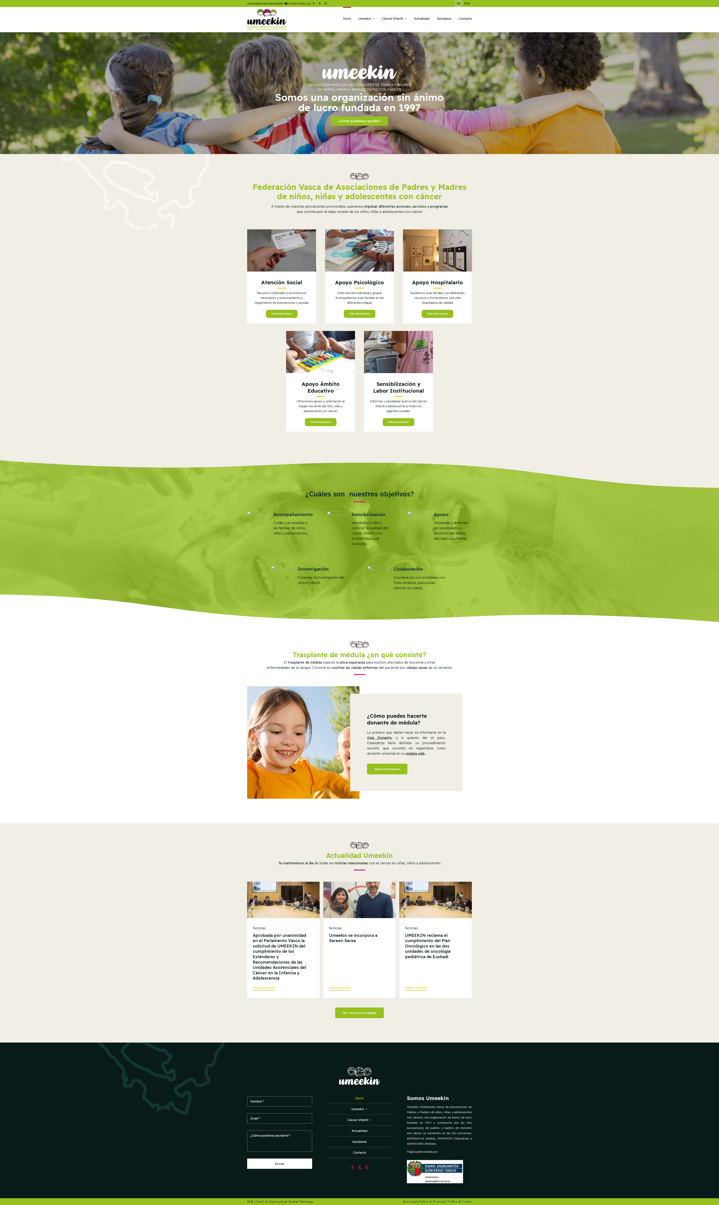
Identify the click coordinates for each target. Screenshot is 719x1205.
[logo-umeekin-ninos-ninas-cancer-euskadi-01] (266, 10)
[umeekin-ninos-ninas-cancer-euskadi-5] (437, 231)
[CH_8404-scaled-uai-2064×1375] (283, 883)
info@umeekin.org (299, 3)
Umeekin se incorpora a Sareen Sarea (353, 938)
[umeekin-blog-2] (435, 883)
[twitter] (319, 3)
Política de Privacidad (432, 1201)
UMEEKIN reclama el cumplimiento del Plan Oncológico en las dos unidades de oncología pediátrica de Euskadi (427, 946)
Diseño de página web (269, 1201)
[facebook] (314, 3)
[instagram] (325, 3)
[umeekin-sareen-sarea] (359, 883)
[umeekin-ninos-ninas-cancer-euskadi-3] (320, 332)
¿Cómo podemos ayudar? (359, 121)
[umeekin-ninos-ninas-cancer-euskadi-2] (281, 231)
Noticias (259, 928)
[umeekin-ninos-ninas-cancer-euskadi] (359, 231)
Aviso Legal (410, 1201)
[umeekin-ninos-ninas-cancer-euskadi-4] (398, 332)
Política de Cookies (460, 1201)
